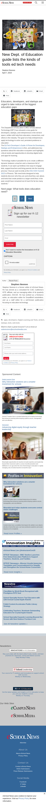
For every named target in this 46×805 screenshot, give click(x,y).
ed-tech (41, 320)
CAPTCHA (8, 256)
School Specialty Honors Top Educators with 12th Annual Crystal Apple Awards (21, 599)
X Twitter (23, 784)
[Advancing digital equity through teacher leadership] (23, 459)
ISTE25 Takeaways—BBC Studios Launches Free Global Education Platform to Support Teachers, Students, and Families (21, 557)
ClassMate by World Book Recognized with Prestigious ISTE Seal (20, 592)
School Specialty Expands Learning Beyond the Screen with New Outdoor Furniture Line (22, 618)
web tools (16, 323)
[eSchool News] (7, 2)
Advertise (23, 742)
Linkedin (23, 786)
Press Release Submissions (23, 771)
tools (10, 323)
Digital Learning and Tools (28, 320)
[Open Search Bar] (36, 2)
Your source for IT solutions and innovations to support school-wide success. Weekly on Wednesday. (23, 674)
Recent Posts (13, 280)
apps (6, 320)
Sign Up (6, 358)
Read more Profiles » (13, 533)
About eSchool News (23, 753)
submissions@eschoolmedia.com (14, 329)
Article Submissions (23, 769)
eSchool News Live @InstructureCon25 (19, 550)
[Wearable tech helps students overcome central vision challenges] (11, 522)
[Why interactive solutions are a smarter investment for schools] (23, 413)
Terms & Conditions (32, 269)
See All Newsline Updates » (15, 624)
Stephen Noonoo (19, 284)
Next (30, 199)
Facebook (23, 782)
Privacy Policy (7, 272)
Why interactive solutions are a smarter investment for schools (18, 383)
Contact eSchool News (23, 766)
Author (4, 280)
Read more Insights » (13, 572)
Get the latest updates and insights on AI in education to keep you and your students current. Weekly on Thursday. (23, 693)
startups (4, 323)
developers (12, 320)
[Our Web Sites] (23, 708)
